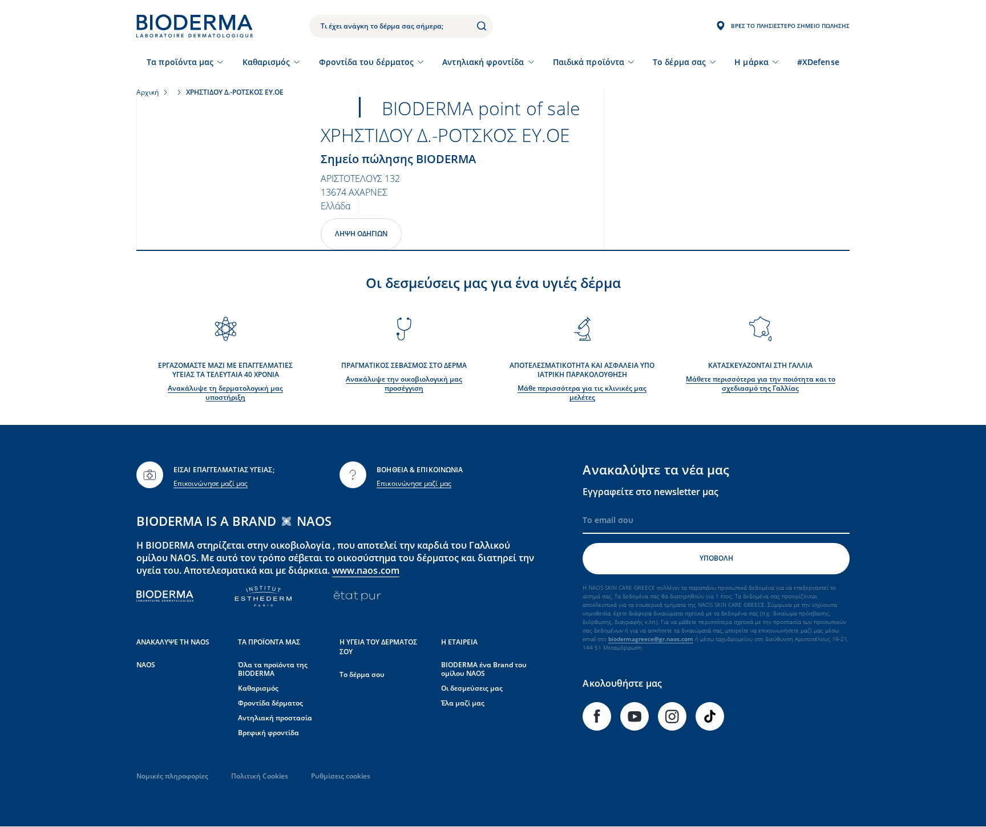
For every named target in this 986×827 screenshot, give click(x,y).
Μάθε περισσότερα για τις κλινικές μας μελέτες (582, 392)
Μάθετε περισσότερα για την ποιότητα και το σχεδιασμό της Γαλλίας (760, 383)
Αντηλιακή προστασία (275, 718)
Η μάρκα (751, 61)
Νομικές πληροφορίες (172, 776)
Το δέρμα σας (679, 61)
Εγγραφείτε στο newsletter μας (650, 491)
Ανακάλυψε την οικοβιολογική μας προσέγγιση (404, 383)
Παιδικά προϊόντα (588, 61)
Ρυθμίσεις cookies (340, 776)
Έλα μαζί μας (462, 703)
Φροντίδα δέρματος (270, 703)
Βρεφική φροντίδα (268, 732)
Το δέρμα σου (362, 674)
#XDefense (818, 61)
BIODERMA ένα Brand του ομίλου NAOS (484, 669)
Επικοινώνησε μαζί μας (210, 483)
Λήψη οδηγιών (361, 233)
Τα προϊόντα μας (180, 61)
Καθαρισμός (266, 61)
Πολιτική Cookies (259, 776)
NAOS (145, 665)
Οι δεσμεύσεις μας (472, 688)
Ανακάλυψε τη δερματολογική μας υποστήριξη (225, 392)
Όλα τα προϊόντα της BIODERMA (273, 669)
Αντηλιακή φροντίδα (483, 61)
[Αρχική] (194, 26)
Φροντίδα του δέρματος (366, 61)
